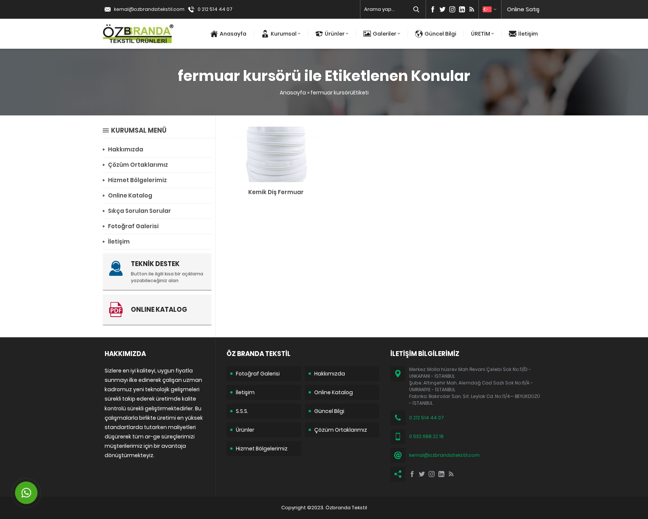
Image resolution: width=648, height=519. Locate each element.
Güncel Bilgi (440, 33)
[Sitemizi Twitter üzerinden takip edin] (443, 9)
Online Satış (523, 9)
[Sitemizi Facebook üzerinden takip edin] (433, 9)
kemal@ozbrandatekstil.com (149, 9)
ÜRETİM (480, 33)
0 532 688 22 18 (426, 436)
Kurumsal (284, 33)
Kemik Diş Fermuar (276, 192)
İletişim (528, 33)
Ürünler (335, 33)
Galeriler (384, 33)
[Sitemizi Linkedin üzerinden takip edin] (462, 9)
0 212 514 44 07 (215, 9)
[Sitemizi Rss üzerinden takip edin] (472, 9)
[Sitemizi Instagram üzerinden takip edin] (452, 9)
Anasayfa (233, 33)
